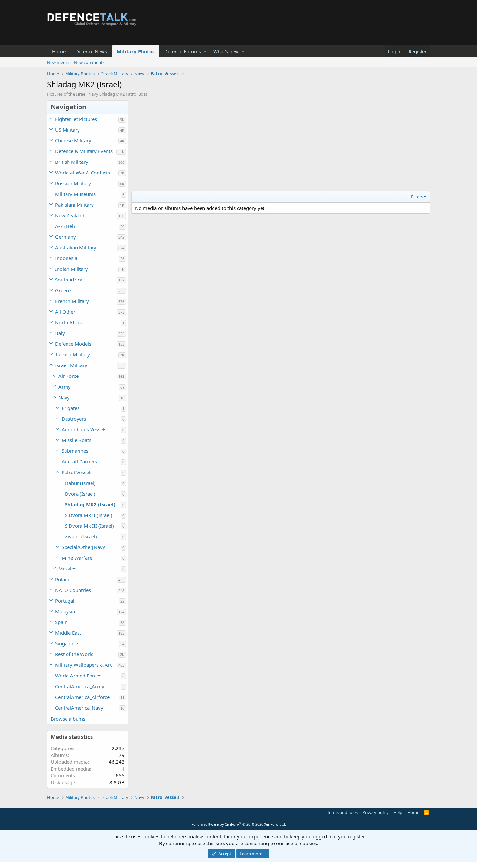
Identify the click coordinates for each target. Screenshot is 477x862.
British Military (71, 162)
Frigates (71, 408)
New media (58, 62)
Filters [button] (417, 196)
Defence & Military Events (84, 151)
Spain (61, 622)
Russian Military (73, 183)
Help (397, 812)
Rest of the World (74, 654)
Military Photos (135, 51)
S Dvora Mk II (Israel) (88, 515)
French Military (72, 301)
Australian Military (75, 247)
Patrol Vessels (77, 472)
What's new (226, 51)
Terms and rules (342, 812)
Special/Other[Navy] (84, 547)
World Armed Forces (78, 675)
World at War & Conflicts (82, 172)
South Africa (68, 279)
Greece (63, 290)
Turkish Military (72, 354)
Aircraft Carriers (79, 461)
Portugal (64, 600)
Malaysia (65, 611)
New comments (89, 62)
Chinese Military (73, 140)
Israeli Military (71, 365)
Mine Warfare (77, 558)
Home (59, 51)
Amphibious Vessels (84, 429)
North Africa (68, 322)
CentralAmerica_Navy (79, 707)
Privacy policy (375, 812)
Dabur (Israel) (80, 483)
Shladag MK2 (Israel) (90, 504)
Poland (63, 579)
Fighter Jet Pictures (76, 119)
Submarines (75, 451)
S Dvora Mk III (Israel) (89, 525)
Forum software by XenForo (238, 824)
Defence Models (73, 344)
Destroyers (74, 418)
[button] (205, 51)
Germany (65, 236)
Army (64, 386)
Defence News (91, 51)
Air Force (68, 376)
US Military (67, 129)
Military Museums (75, 194)
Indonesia (66, 258)
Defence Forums (182, 51)
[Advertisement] (280, 145)
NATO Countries (73, 590)
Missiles (67, 568)
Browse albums (68, 718)
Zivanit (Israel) (81, 536)
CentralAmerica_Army (79, 686)
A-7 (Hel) (65, 226)
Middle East (68, 632)
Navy (64, 397)
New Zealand (69, 215)
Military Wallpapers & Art (83, 665)
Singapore (66, 643)
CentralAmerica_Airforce (82, 697)
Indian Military (71, 269)
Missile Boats (76, 440)
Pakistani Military (74, 204)
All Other (65, 311)
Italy (60, 333)
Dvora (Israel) (80, 493)
